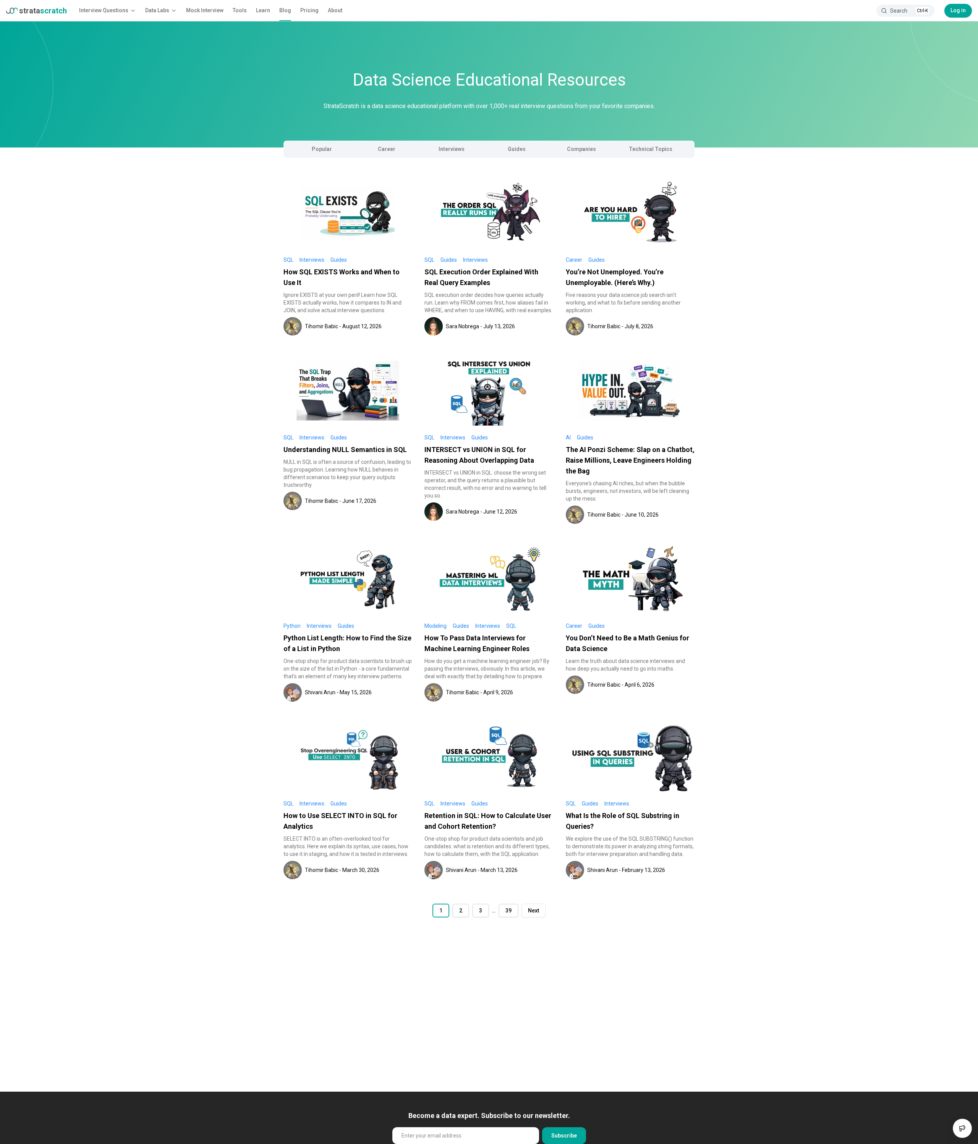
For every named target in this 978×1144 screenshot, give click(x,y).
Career (386, 149)
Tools (240, 10)
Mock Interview (204, 10)
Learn (263, 10)
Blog (285, 10)
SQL (288, 260)
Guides (517, 149)
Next (533, 910)
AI (568, 437)
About (335, 10)
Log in (958, 10)
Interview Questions (103, 10)
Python (292, 626)
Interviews (452, 149)
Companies (581, 149)
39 (508, 910)
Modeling (435, 626)
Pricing (309, 10)
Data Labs (157, 10)
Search (909, 11)
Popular (322, 149)
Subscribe (564, 1136)
